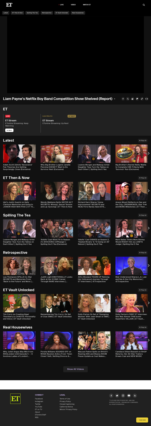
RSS (36, 417)
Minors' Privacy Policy (68, 409)
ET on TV (38, 409)
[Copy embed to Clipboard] (147, 99)
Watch (10, 130)
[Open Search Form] (144, 5)
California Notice (66, 407)
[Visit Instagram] (123, 396)
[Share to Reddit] (132, 99)
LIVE (62, 5)
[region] (75, 54)
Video (73, 5)
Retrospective (46, 13)
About (37, 412)
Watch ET (87, 5)
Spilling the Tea (32, 13)
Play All (143, 141)
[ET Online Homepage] (9, 4)
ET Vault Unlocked (62, 13)
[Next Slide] (148, 154)
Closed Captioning (67, 404)
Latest (6, 13)
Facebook (39, 399)
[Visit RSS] (135, 396)
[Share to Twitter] (128, 99)
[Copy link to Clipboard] (142, 99)
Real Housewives (78, 13)
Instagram (39, 401)
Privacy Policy (65, 401)
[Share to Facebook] (123, 99)
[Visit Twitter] (117, 396)
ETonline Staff (40, 415)
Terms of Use (65, 399)
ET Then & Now (17, 13)
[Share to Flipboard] (137, 99)
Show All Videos (75, 369)
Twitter (38, 404)
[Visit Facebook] (111, 396)
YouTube (38, 407)
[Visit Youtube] (129, 396)
